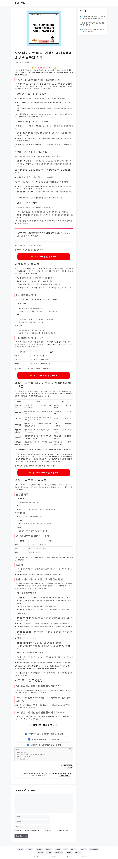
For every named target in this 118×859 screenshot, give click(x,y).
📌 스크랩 (69, 856)
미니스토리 (20, 3)
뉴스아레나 (48, 849)
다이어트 (69, 767)
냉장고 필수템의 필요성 (23, 756)
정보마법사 (20, 849)
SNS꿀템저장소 (59, 852)
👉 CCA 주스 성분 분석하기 (44, 256)
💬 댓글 (53, 856)
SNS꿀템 (49, 852)
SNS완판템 (40, 852)
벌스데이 (58, 849)
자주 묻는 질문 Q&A (22, 759)
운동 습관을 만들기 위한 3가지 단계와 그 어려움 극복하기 (60, 774)
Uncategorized (67, 765)
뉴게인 (65, 849)
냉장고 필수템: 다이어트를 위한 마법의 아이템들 (31, 754)
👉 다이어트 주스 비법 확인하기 (44, 472)
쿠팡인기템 (78, 852)
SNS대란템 (73, 849)
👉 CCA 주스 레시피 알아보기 (44, 375)
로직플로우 (39, 849)
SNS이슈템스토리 (94, 849)
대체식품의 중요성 (22, 752)
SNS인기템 (83, 849)
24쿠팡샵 (69, 852)
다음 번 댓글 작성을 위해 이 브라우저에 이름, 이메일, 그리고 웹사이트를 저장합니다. (44, 831)
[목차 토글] (69, 749)
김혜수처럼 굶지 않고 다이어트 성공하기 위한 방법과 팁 (34, 774)
